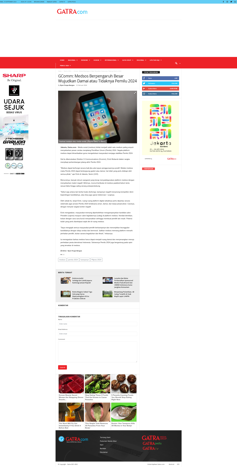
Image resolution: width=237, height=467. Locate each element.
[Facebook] (223, 2)
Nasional (71, 60)
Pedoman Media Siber (108, 441)
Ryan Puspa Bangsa (67, 85)
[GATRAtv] (153, 448)
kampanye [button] (85, 260)
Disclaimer (104, 452)
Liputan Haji (154, 60)
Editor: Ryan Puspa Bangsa (72, 251)
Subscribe (173, 88)
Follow (174, 83)
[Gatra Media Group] (154, 438)
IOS (178, 464)
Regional (140, 60)
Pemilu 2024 (64, 65)
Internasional (111, 60)
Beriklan (103, 448)
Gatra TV (62, 2)
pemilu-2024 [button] (73, 260)
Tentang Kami (105, 437)
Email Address (62, 329)
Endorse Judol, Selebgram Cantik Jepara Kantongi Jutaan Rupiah (82, 280)
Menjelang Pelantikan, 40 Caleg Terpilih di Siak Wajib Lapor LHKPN (124, 294)
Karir (101, 445)
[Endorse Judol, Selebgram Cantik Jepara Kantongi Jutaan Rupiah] (66, 280)
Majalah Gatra (52, 2)
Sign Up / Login (26, 2)
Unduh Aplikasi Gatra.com (156, 464)
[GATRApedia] (153, 443)
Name (60, 319)
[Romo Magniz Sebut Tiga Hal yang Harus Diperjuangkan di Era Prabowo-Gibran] (66, 294)
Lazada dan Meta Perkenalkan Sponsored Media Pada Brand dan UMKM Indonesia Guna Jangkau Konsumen (123, 282)
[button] (176, 63)
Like (176, 78)
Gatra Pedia (72, 2)
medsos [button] (62, 260)
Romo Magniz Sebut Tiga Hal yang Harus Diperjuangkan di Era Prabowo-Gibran (82, 295)
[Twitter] (231, 2)
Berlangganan (39, 2)
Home (62, 60)
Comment (61, 339)
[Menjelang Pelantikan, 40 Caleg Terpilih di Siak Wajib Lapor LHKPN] (107, 294)
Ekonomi (84, 60)
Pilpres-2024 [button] (96, 260)
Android (171, 464)
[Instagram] (227, 2)
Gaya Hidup (126, 60)
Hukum (96, 60)
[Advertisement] (118, 38)
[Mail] (235, 2)
